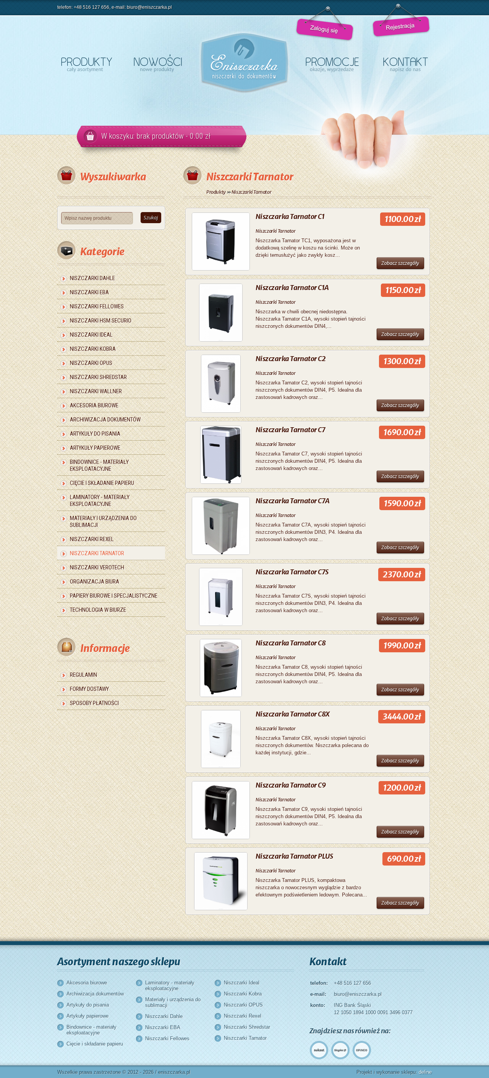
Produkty (216, 192)
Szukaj (151, 217)
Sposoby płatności (94, 703)
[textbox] (97, 218)
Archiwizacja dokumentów (105, 419)
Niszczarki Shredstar (98, 377)
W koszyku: (155, 136)
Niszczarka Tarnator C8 (290, 643)
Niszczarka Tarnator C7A (293, 500)
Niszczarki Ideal (91, 334)
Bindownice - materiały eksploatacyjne (99, 465)
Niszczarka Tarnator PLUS (294, 856)
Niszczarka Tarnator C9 (290, 785)
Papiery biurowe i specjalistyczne (113, 595)
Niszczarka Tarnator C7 (290, 429)
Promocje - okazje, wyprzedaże (332, 63)
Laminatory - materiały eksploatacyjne (100, 500)
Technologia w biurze (98, 609)
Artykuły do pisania (95, 433)
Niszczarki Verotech (97, 567)
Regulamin (83, 674)
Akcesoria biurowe (94, 405)
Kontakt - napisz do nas (405, 63)
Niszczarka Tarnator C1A (292, 287)
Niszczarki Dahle (92, 278)
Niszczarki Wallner (96, 391)
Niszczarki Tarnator (97, 553)
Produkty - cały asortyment (86, 63)
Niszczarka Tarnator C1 (290, 216)
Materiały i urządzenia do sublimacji (103, 521)
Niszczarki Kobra (93, 348)
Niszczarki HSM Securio (100, 320)
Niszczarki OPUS (91, 363)
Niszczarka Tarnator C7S (292, 571)
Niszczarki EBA (89, 292)
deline (425, 1072)
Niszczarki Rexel (92, 539)
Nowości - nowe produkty (158, 63)
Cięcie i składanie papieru (102, 483)
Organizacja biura (94, 581)
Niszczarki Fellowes (97, 306)
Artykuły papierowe (95, 447)
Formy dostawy (89, 689)
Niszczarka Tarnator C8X (293, 714)
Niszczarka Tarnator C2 (290, 358)
